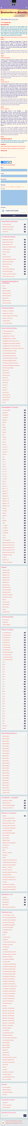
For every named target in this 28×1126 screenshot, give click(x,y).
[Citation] (11, 187)
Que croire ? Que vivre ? (7, 869)
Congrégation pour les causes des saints (11, 345)
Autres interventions (6, 303)
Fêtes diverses (5, 619)
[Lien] (14, 187)
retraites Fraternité (6, 290)
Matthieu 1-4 (13, 491)
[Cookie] (3, 1123)
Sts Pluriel (13, 725)
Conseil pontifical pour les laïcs (9, 355)
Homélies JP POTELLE (7, 318)
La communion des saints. (8, 1040)
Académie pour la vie (7, 333)
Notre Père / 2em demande (8, 1020)
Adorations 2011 (6, 575)
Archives (13, 815)
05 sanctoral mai (13, 642)
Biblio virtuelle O (5, 768)
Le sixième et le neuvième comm (9, 986)
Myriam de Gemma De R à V (13, 552)
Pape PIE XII (5, 382)
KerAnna (13, 254)
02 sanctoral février (13, 635)
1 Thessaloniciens (13, 540)
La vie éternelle (5, 1030)
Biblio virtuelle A (5, 736)
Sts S (13, 706)
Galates (13, 427)
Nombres (13, 508)
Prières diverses (5, 604)
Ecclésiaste (13, 417)
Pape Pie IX (4, 390)
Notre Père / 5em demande (8, 1013)
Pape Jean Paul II (6, 375)
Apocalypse (13, 412)
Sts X (13, 718)
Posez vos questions (7, 1105)
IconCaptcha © (23, 212)
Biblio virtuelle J (5, 758)
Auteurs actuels (5, 792)
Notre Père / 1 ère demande (8, 1023)
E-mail (2, 173)
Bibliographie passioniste (13, 239)
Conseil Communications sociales (9, 358)
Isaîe (13, 434)
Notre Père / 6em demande (8, 1010)
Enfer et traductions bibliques (8, 833)
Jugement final (5, 1052)
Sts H (13, 679)
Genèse (13, 429)
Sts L (13, 689)
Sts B (13, 664)
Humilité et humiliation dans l (8, 877)
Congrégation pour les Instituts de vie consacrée (13, 348)
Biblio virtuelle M (6, 763)
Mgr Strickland (13, 899)
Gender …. (4, 857)
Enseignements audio (13, 554)
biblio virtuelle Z (5, 787)
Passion (4, 599)
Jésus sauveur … (6, 845)
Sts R (13, 703)
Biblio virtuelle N (5, 765)
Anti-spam (3, 207)
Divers (3, 402)
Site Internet (3, 179)
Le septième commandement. (9, 983)
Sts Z (13, 723)
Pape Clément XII (6, 395)
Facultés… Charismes (7, 852)
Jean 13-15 (13, 447)
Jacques (13, 437)
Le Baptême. (5, 949)
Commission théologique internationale (11, 365)
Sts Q (13, 701)
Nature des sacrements (7, 956)
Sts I (13, 681)
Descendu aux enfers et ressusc (9, 1057)
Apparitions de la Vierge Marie (8, 842)
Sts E (13, 671)
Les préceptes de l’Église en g (8, 976)
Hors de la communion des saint (9, 1037)
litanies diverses (6, 584)
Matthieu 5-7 (13, 493)
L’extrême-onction (6, 937)
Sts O (13, 696)
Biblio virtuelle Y (5, 785)
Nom (2, 167)
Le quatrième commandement (9, 991)
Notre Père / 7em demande (8, 1008)
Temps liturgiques (6, 624)
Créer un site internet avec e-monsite (14, 1120)
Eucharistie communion (7, 944)
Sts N (13, 694)
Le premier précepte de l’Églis (8, 973)
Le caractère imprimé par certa (9, 951)
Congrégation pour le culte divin (9, 338)
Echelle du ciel (13, 559)
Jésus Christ (5, 1064)
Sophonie (13, 520)
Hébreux (13, 432)
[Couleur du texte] (8, 187)
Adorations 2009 (6, 570)
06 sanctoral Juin (13, 644)
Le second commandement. (8, 996)
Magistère (13, 897)
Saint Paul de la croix (13, 264)
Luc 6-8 (13, 466)
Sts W (13, 716)
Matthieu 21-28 (13, 505)
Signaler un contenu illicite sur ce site (14, 1123)
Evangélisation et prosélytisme (9, 889)
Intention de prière (6, 1107)
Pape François (5, 370)
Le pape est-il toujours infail (8, 818)
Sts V (13, 713)
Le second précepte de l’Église (9, 971)
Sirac (13, 518)
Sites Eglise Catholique (7, 1092)
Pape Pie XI (4, 385)
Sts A (13, 662)
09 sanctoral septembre (13, 652)
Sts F (13, 674)
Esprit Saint (4, 1050)
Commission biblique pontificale (9, 360)
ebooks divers (13, 266)
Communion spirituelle (7, 830)
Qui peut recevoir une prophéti (8, 864)
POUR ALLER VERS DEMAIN (13, 805)
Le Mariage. (5, 932)
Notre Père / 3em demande (8, 1018)
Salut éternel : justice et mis (8, 823)
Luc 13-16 (13, 474)
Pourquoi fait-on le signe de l (8, 884)
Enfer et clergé (5, 835)
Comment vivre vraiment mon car (9, 860)
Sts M (13, 691)
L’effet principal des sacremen (9, 954)
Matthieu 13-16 (13, 500)
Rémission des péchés (7, 1035)
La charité (4, 882)
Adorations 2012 (6, 577)
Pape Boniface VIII (6, 397)
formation (4, 288)
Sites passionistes (6, 1087)
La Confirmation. (6, 947)
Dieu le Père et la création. (8, 1072)
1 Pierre (13, 537)
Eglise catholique (6, 1045)
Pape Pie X (4, 387)
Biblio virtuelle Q (5, 773)
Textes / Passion (13, 251)
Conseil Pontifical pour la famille (9, 350)
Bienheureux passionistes (13, 226)
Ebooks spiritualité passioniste (13, 259)
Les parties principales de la (8, 1077)
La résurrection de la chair (8, 1032)
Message (3, 184)
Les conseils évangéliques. (8, 959)
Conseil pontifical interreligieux (9, 353)
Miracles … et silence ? (7, 867)
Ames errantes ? (6, 837)
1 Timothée (13, 525)
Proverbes (13, 510)
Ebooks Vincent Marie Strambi (13, 247)
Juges (13, 459)
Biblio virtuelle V (5, 782)
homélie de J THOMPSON (8, 311)
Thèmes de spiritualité (13, 562)
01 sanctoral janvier (13, 632)
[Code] (21, 187)
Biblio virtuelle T (5, 780)
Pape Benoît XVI (5, 372)
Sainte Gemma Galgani (13, 271)
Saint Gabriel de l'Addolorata (13, 269)
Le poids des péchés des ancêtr (9, 862)
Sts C (13, 667)
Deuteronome (13, 415)
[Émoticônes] (23, 187)
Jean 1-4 (13, 439)
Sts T (13, 708)
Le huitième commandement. (8, 981)
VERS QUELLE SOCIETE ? (13, 808)
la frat (3, 285)
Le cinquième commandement (9, 988)
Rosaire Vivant (5, 298)
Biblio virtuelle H (5, 753)
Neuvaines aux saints (7, 597)
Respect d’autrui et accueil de (8, 825)
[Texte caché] (16, 187)
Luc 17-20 (13, 476)
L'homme (4, 1067)
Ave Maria (4, 1005)
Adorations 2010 (6, 572)
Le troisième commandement (8, 993)
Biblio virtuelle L (5, 760)
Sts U (13, 711)
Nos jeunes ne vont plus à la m (9, 879)
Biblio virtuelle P (5, 770)
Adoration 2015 (5, 582)
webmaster (4, 1102)
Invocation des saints (7, 1003)
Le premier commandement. (8, 998)
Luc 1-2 (13, 461)
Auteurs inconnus (6, 790)
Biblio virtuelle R (5, 775)
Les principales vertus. (7, 929)
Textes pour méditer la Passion (13, 274)
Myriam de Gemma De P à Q (13, 550)
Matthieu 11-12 (13, 498)
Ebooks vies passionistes (13, 261)
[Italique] (3, 187)
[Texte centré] (13, 187)
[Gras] (1, 187)
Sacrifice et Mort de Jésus (8, 1059)
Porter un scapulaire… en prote (9, 820)
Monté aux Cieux (6, 1054)
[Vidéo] (20, 187)
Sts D (13, 669)
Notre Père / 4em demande (8, 1015)
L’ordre (3, 934)
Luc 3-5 (13, 464)
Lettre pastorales (6, 320)
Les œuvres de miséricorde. (8, 922)
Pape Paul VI (5, 377)
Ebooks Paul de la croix (13, 244)
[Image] (18, 187)
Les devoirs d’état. (6, 961)
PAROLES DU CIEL (13, 803)
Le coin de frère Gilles (7, 323)
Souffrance (4, 855)
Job (13, 456)
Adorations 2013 (6, 580)
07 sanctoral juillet (13, 647)
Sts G (13, 676)
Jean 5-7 (13, 442)
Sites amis (4, 1094)
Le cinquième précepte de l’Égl (9, 964)
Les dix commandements (8, 1001)
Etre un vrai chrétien (6, 1079)
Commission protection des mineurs (10, 363)
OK (25, 1115)
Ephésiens (13, 420)
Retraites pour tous (6, 293)
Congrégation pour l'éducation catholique (11, 343)
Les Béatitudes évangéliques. (8, 924)
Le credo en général (6, 1074)
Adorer (3, 850)
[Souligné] (5, 187)
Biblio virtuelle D (5, 743)
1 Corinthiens (13, 530)
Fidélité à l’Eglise (6, 840)
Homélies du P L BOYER (7, 313)
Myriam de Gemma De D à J (13, 545)
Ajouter (14, 215)
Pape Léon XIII (5, 392)
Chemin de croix (5, 602)
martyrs (13, 728)
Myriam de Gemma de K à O (13, 547)
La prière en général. (6, 1027)
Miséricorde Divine (6, 300)
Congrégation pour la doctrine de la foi (10, 341)
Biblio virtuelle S (5, 778)
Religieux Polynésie (6, 1089)
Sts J (13, 684)
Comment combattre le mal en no (9, 872)
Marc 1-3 (13, 481)
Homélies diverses (13, 249)
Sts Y (13, 720)
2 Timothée (13, 527)
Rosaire (4, 609)
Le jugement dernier (6, 874)
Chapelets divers (6, 611)
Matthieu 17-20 (13, 503)
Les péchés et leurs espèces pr (9, 920)
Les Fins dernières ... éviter (8, 915)
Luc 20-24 (13, 478)
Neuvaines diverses (6, 589)
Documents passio (13, 256)
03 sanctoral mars (13, 637)
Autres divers (13, 231)
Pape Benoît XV (5, 399)
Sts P (13, 698)
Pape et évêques (6, 1042)
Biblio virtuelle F (5, 748)
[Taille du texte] (6, 187)
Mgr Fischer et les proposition (8, 907)
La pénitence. (5, 939)
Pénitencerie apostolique (7, 367)
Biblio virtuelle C (5, 741)
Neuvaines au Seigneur (7, 594)
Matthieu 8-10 (13, 496)
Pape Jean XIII (5, 380)
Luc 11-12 (13, 471)
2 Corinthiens (13, 532)
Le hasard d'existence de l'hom (9, 887)
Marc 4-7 (13, 483)
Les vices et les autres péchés (9, 917)
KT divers (13, 557)
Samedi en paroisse (6, 295)
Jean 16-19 (13, 449)
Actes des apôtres (13, 410)
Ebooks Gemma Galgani (13, 242)
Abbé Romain (13, 904)
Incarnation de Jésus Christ (8, 1062)
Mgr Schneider (13, 902)
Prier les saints (5, 607)
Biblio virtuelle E (5, 746)
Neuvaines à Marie (6, 592)
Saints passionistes (13, 224)
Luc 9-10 (13, 469)
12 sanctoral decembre (13, 659)
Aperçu (3, 188)
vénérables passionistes (13, 229)
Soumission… (5, 847)
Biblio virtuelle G (5, 750)
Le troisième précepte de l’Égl (8, 969)
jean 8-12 (13, 444)
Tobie (13, 523)
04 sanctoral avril (13, 640)
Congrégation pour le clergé (8, 336)
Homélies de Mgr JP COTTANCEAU (10, 315)
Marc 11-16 (13, 488)
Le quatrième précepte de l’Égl (9, 966)
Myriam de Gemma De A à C (13, 542)
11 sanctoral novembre (13, 657)
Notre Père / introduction (7, 1025)
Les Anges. (4, 1069)
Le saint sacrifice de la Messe (9, 942)
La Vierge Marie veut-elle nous (9, 828)
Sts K (13, 686)
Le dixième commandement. (8, 978)
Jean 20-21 (13, 451)
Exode (13, 425)
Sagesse (13, 515)
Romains (13, 513)
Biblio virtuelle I (5, 755)
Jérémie (13, 454)
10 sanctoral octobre (13, 654)
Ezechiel (13, 422)
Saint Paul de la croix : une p (8, 276)
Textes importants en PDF (8, 331)
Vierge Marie (5, 622)
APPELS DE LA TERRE (13, 800)
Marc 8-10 (13, 486)
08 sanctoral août (13, 649)
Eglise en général (6, 1047)
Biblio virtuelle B (5, 738)
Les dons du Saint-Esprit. (7, 927)
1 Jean (13, 535)
